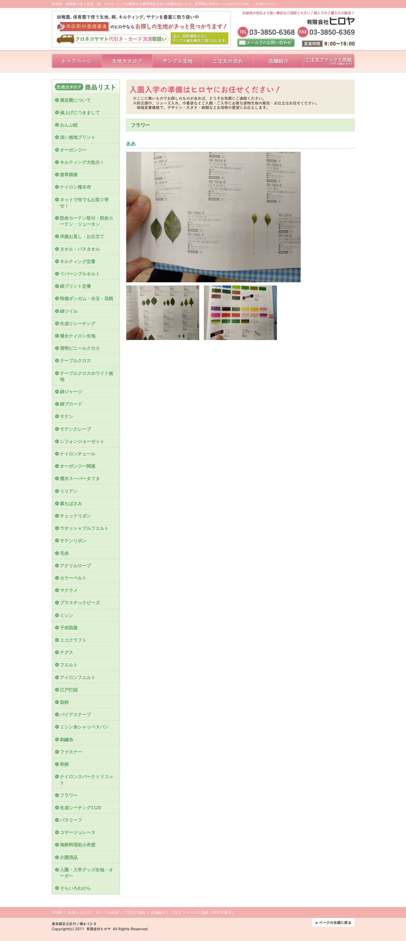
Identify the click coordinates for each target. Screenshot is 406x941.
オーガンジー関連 (77, 466)
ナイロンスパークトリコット (86, 779)
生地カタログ (79, 912)
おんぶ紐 (69, 124)
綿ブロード (71, 403)
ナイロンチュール (80, 453)
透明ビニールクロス (80, 348)
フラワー (69, 795)
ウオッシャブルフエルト (84, 528)
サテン (69, 416)
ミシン (66, 615)
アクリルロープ (75, 565)
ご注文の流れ (134, 912)
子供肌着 (69, 627)
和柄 (64, 764)
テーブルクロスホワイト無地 (86, 376)
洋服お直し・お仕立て (82, 236)
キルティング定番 (77, 261)
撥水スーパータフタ (80, 478)
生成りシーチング (77, 323)
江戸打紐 (69, 689)
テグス (66, 652)
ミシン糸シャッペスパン (84, 726)
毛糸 (66, 553)
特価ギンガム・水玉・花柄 (86, 298)
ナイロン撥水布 (75, 186)
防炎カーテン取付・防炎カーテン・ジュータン (86, 221)
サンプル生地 (106, 912)
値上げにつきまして (80, 112)
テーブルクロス (75, 360)
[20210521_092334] (162, 338)
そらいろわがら (75, 888)
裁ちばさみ (71, 503)
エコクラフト (73, 640)
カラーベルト (73, 577)
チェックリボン (75, 515)
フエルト (69, 664)
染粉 (64, 702)
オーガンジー (73, 149)
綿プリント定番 (75, 286)
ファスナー (71, 751)
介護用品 (69, 857)
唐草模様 (69, 174)
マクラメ (69, 590)
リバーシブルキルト (80, 273)
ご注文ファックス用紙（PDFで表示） (203, 912)
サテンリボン (73, 540)
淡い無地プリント (77, 137)
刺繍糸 (66, 739)
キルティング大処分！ (82, 162)
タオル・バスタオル (80, 249)
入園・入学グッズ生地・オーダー (86, 872)
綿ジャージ (71, 391)
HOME (57, 912)
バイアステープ (75, 714)
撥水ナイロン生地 (77, 335)
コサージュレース (77, 832)
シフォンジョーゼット (82, 441)
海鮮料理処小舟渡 (77, 844)
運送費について (75, 100)
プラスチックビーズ (80, 602)
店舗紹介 (158, 912)
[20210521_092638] (240, 338)
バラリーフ (71, 820)
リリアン (69, 491)
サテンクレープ (75, 429)
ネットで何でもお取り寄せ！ (84, 202)
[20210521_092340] (213, 279)
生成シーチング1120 (80, 807)
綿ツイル (69, 311)
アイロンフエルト (77, 677)
